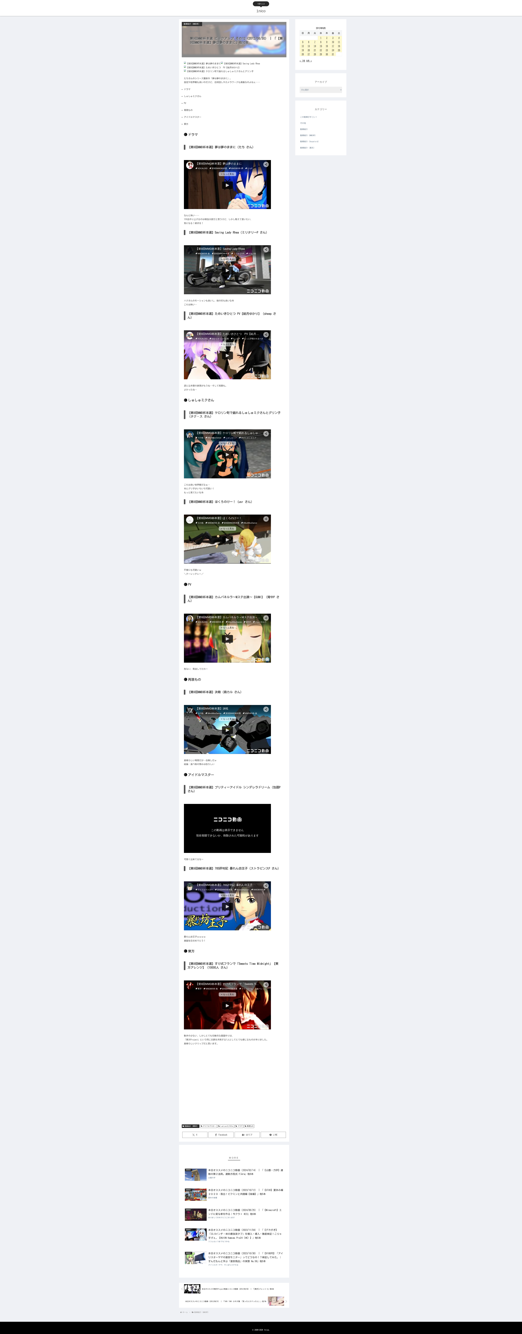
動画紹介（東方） (307, 148)
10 (333, 42)
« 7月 (302, 61)
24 (333, 50)
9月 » (309, 61)
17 (333, 46)
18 (339, 46)
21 (315, 50)
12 (303, 46)
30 (327, 54)
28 (315, 54)
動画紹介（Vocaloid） (310, 141)
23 (327, 50)
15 (321, 46)
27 (309, 54)
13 (309, 46)
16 (327, 46)
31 (333, 54)
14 (315, 46)
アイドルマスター (209, 1126)
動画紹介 (304, 129)
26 (303, 54)
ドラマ (240, 1126)
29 (321, 54)
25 (339, 50)
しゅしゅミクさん (226, 1126)
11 (339, 42)
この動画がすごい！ (308, 117)
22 (321, 50)
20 (309, 50)
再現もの (250, 1126)
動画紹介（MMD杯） (192, 1126)
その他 (303, 123)
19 (303, 50)
